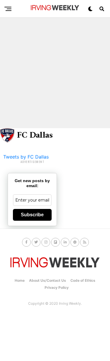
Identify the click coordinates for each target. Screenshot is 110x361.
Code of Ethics (82, 280)
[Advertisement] (55, 73)
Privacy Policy (57, 287)
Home (20, 280)
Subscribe (32, 214)
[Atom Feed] (74, 242)
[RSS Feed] (84, 242)
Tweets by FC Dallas (26, 157)
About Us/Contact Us (47, 280)
